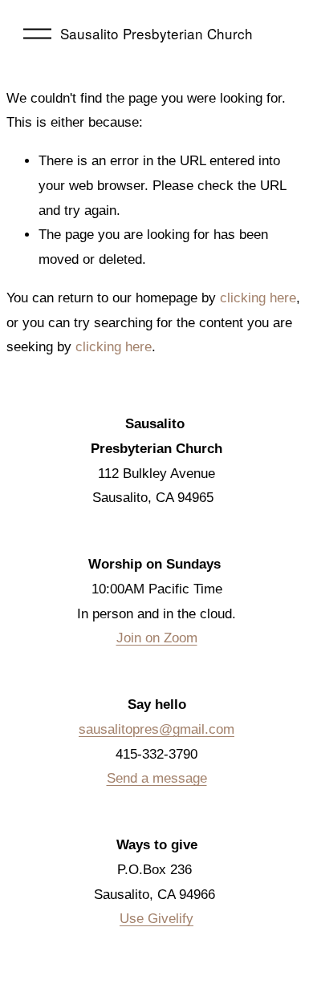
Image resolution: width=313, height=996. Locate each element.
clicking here (258, 298)
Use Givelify (156, 918)
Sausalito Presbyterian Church (156, 33)
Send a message (157, 778)
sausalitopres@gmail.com (156, 729)
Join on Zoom (156, 638)
